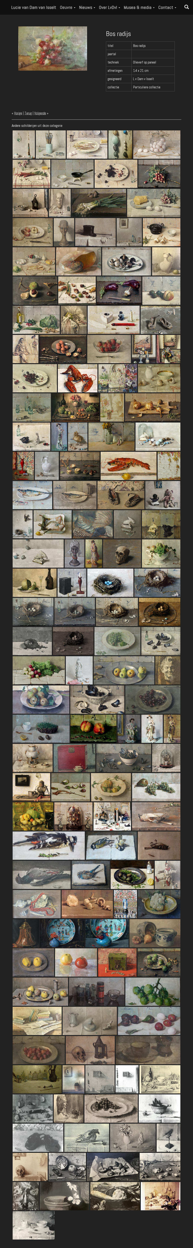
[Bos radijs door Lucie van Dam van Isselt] (52, 48)
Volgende (40, 113)
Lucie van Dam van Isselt (33, 7)
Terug (28, 113)
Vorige (18, 113)
